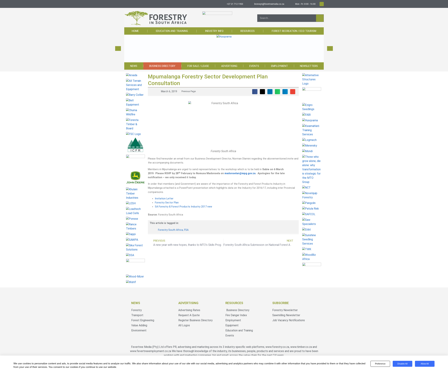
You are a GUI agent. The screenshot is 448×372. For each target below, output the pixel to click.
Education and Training (172, 31)
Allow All (425, 364)
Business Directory (162, 66)
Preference (380, 364)
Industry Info (214, 31)
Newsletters (309, 66)
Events (254, 66)
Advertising (229, 66)
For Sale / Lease (198, 66)
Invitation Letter (164, 198)
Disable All (402, 364)
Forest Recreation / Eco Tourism (294, 31)
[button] (118, 48)
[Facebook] (322, 4)
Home (135, 31)
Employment (279, 66)
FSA (186, 229)
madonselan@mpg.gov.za (240, 173)
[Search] (320, 18)
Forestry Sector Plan (167, 202)
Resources (247, 31)
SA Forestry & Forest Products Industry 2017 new (183, 206)
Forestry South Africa (170, 229)
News (133, 66)
